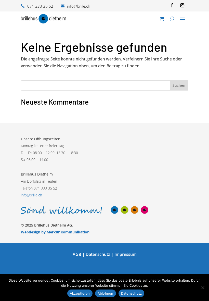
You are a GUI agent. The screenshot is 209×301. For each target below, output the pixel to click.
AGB (77, 254)
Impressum (125, 254)
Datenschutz (98, 254)
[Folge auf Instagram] (182, 5)
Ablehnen (105, 293)
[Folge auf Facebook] (172, 5)
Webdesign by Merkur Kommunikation (55, 232)
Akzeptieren (80, 293)
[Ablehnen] (202, 287)
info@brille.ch (31, 195)
